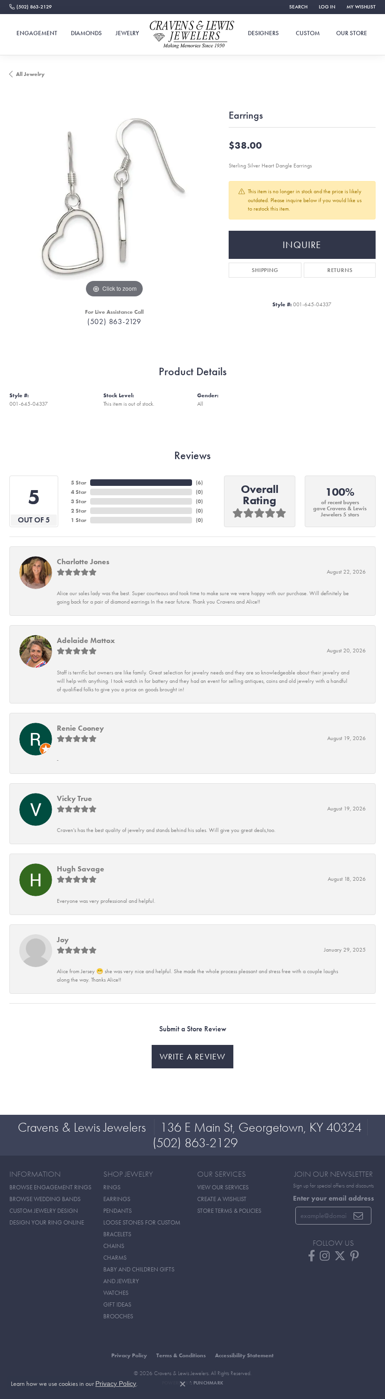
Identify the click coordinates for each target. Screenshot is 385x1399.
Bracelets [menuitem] (117, 1234)
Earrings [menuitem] (117, 1199)
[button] (297, 7)
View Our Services (223, 1187)
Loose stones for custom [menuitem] (141, 1222)
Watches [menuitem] (116, 1293)
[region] (114, 195)
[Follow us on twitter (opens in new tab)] (340, 1256)
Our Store (351, 33)
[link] (30, 7)
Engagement (36, 33)
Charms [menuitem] (115, 1258)
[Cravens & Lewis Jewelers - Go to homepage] (192, 35)
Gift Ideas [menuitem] (117, 1304)
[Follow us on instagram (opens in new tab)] (325, 1256)
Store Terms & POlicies (229, 1211)
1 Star (78, 520)
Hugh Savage (80, 869)
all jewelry (30, 74)
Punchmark (208, 1383)
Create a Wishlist (221, 1199)
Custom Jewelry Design (43, 1211)
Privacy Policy (129, 1355)
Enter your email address (333, 1198)
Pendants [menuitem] (117, 1211)
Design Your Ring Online (46, 1222)
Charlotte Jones (83, 562)
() (199, 482)
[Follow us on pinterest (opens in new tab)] (354, 1256)
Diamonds (86, 33)
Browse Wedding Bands (45, 1199)
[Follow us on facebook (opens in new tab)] (311, 1256)
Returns (340, 270)
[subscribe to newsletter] (358, 1215)
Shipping (265, 270)
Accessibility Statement (244, 1355)
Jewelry (127, 33)
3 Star (78, 501)
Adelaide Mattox (86, 640)
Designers (263, 33)
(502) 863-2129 (114, 321)
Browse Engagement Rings (50, 1187)
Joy (63, 940)
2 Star (78, 510)
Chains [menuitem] (113, 1246)
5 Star (78, 482)
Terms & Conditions (181, 1355)
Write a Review (193, 1056)
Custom (308, 33)
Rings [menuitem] (112, 1187)
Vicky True (74, 798)
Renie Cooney (80, 728)
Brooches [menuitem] (118, 1316)
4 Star (78, 492)
